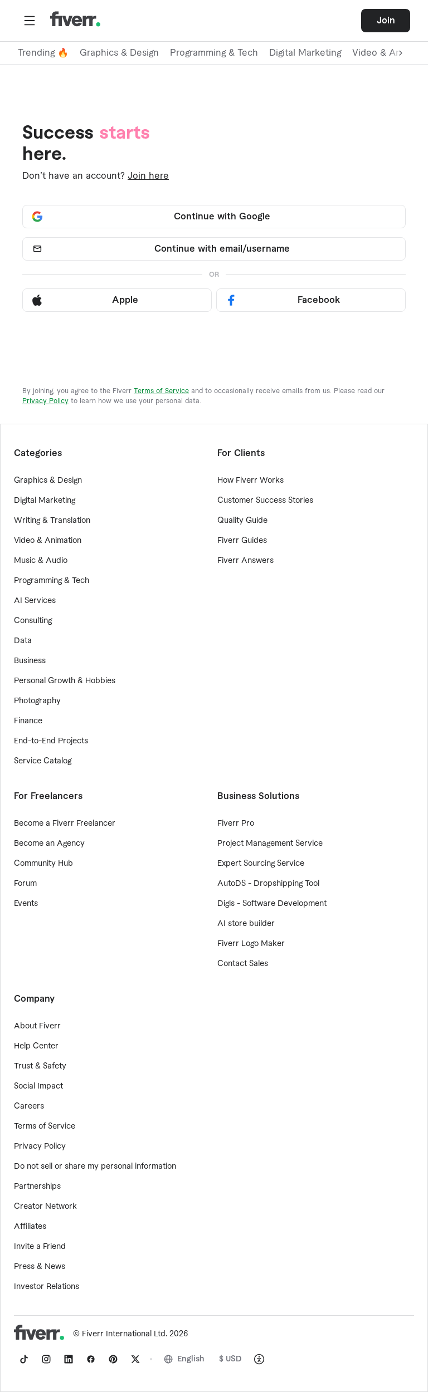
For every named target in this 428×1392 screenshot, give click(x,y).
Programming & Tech (214, 52)
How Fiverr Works (250, 480)
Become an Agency (49, 843)
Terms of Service (161, 391)
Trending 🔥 (43, 52)
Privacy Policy (45, 401)
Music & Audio (40, 561)
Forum (25, 884)
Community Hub (43, 863)
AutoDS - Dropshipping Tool (268, 884)
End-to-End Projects (51, 741)
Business (30, 661)
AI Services (35, 601)
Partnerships (37, 1186)
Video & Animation (47, 541)
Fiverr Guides (242, 541)
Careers (29, 1106)
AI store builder (246, 924)
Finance (28, 721)
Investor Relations (46, 1287)
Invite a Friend (40, 1247)
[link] (24, 1359)
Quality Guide (242, 521)
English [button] (191, 1359)
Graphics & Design (119, 52)
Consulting (33, 621)
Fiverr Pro (235, 823)
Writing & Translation (52, 521)
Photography (37, 701)
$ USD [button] (230, 1359)
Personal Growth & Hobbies (64, 681)
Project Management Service (270, 843)
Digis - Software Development (272, 904)
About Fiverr (37, 1026)
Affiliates (30, 1227)
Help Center (36, 1046)
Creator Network (45, 1206)
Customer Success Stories (265, 500)
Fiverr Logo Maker (251, 944)
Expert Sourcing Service (260, 863)
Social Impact (38, 1086)
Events (26, 904)
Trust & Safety (40, 1066)
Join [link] (386, 20)
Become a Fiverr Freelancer (64, 823)
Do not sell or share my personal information (95, 1166)
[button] (29, 20)
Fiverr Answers (245, 561)
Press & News (39, 1267)
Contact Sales (242, 964)
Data (23, 641)
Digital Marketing (305, 52)
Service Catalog (42, 761)
